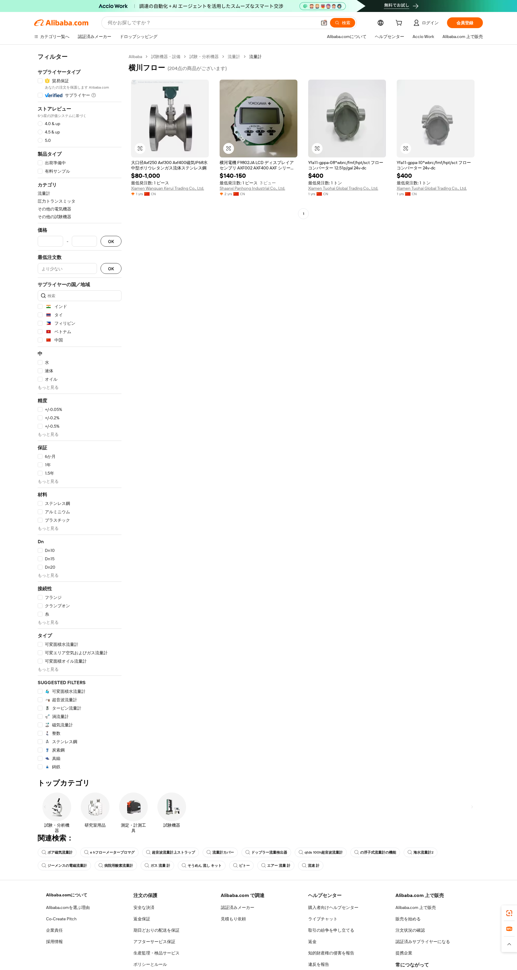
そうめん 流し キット (205, 865)
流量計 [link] (255, 56)
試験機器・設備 (165, 56)
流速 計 (314, 865)
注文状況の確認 (410, 930)
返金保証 (141, 918)
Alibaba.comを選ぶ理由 (68, 907)
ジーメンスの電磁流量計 (67, 865)
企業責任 (54, 930)
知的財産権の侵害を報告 (331, 953)
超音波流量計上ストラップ (173, 852)
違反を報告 (318, 964)
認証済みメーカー (237, 907)
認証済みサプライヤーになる (423, 941)
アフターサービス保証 (154, 941)
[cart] (400, 23)
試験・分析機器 (204, 56)
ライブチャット (322, 918)
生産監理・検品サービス (156, 953)
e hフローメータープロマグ (112, 852)
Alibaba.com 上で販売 (416, 907)
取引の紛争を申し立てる (331, 930)
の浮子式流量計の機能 (378, 852)
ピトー (244, 865)
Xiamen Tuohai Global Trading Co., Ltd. (343, 188)
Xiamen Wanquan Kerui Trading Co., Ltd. (167, 188)
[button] (324, 22)
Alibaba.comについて (66, 894)
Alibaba (135, 56)
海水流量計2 (423, 852)
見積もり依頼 (233, 918)
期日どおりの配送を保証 (156, 930)
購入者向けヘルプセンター (333, 907)
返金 (312, 941)
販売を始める (408, 918)
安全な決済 (143, 907)
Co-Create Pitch (61, 918)
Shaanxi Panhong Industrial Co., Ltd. (252, 188)
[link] (509, 913)
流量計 (234, 56)
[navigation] (79, 411)
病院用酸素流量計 (118, 865)
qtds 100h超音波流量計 (324, 852)
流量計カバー (223, 852)
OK (111, 241)
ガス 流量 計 (160, 865)
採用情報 (54, 941)
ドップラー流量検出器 (269, 852)
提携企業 (404, 953)
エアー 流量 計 (279, 865)
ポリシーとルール (150, 964)
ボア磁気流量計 (60, 852)
